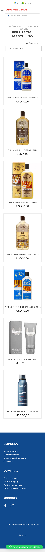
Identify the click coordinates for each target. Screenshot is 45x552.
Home (8, 26)
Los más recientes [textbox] (15, 48)
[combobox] (24, 48)
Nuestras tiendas (11, 455)
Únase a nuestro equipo (14, 458)
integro (22, 535)
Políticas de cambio (12, 485)
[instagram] (12, 506)
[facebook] (5, 506)
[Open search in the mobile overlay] (22, 15)
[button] (24, 547)
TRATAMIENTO (19, 26)
